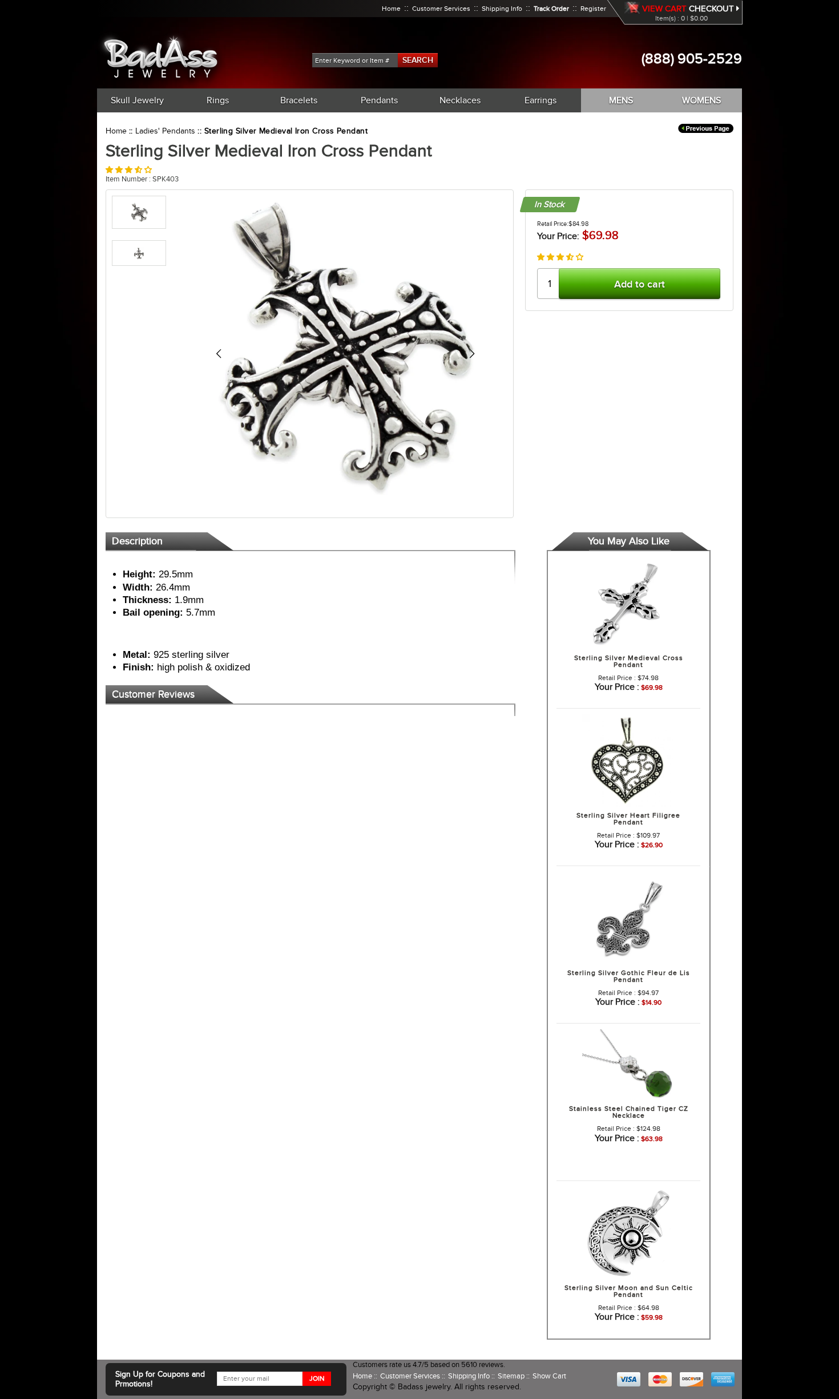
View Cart (664, 8)
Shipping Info (502, 9)
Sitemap (512, 1376)
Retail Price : (617, 678)
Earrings (540, 100)
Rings (218, 100)
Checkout (712, 8)
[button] (129, 169)
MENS (621, 100)
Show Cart (549, 1376)
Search (417, 59)
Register (593, 9)
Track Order (551, 9)
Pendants (379, 100)
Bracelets (298, 100)
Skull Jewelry (137, 100)
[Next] (472, 353)
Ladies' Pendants (165, 131)
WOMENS (701, 100)
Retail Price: (552, 223)
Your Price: (558, 236)
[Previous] (218, 353)
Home (391, 9)
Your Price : (617, 687)
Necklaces (460, 100)
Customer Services (441, 9)
